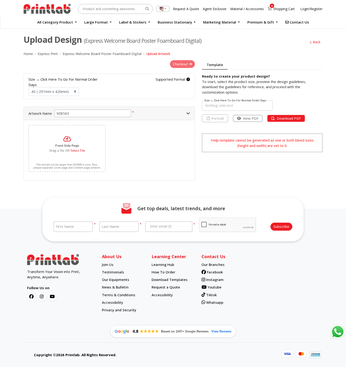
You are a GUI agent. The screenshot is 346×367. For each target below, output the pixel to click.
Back (316, 41)
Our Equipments (115, 279)
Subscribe (281, 226)
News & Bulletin (115, 287)
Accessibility (112, 302)
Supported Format (171, 79)
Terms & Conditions (118, 294)
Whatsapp (214, 302)
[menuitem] (56, 22)
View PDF (250, 118)
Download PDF (289, 118)
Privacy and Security (119, 310)
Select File (77, 150)
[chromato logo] (61, 259)
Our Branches (213, 264)
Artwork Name (40, 113)
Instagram (214, 279)
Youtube (213, 287)
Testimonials (113, 272)
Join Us (107, 264)
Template (215, 64)
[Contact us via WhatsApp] (338, 332)
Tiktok (211, 294)
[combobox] (162, 9)
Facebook (214, 272)
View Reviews (221, 331)
